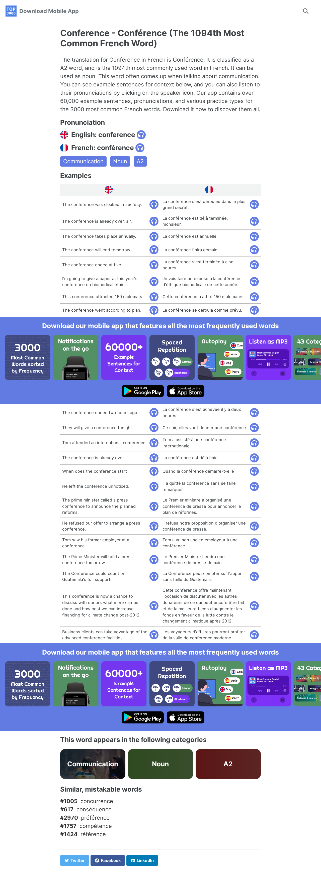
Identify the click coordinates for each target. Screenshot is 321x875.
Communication (83, 161)
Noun (120, 161)
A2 (140, 161)
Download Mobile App (49, 11)
